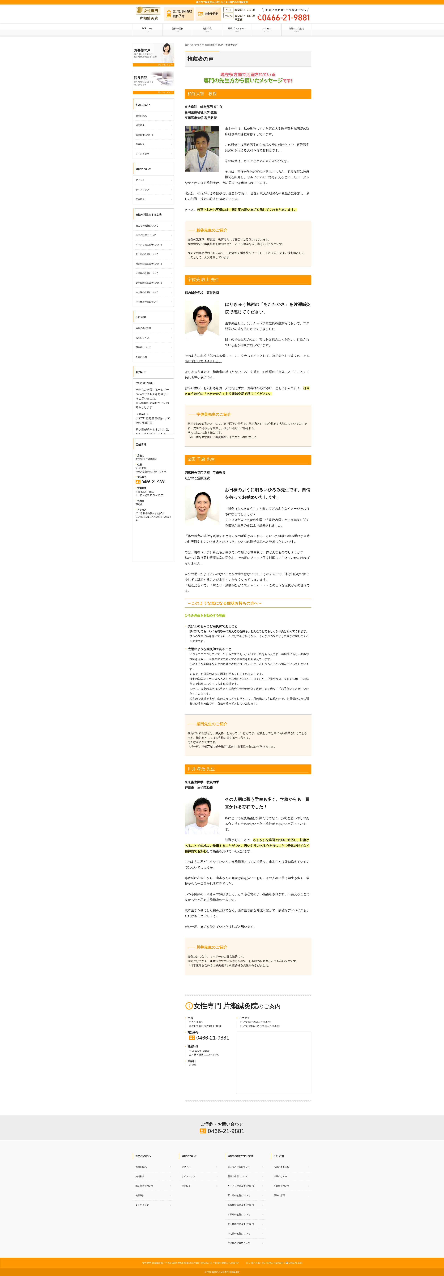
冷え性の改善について (147, 292)
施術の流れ (177, 29)
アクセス (266, 29)
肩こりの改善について (147, 225)
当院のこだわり (296, 29)
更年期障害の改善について (149, 282)
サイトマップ (142, 189)
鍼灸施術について (145, 134)
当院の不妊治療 (143, 328)
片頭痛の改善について (147, 273)
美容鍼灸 (140, 144)
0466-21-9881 (209, 1038)
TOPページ (147, 29)
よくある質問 (142, 154)
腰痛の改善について (146, 235)
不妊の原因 (141, 357)
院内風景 (140, 199)
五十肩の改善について (147, 254)
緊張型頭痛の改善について (149, 263)
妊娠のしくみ (142, 337)
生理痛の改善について (147, 302)
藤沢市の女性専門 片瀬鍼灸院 (226, 1272)
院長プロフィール (237, 29)
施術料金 (207, 29)
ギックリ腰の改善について (149, 244)
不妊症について (143, 347)
